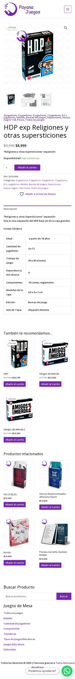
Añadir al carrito (27, 167)
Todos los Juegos (13, 613)
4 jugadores (10, 115)
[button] (65, 27)
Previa (20, 119)
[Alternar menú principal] (67, 9)
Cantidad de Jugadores (17, 623)
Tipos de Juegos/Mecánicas (19, 639)
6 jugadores (39, 115)
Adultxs (20, 117)
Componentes (12, 628)
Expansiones (54, 117)
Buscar (64, 596)
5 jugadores (25, 115)
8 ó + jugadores (11, 184)
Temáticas (10, 633)
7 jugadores (54, 115)
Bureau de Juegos (36, 117)
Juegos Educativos (14, 644)
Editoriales (10, 649)
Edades (8, 618)
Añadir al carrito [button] (14, 384)
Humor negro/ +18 (13, 188)
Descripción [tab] (10, 208)
